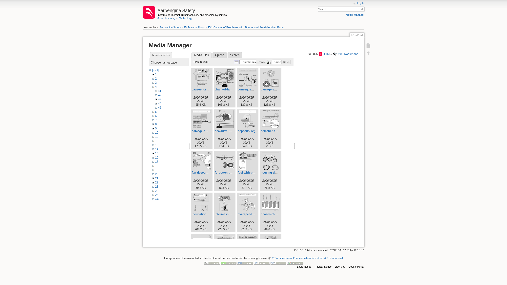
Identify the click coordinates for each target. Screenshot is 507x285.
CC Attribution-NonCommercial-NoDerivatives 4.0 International (307, 258)
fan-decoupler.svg (204, 172)
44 (159, 103)
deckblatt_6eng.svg (228, 131)
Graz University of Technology (174, 18)
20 (156, 174)
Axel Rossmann (347, 54)
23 (156, 186)
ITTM (326, 54)
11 (156, 136)
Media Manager (355, 14)
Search (362, 9)
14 (156, 149)
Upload (219, 55)
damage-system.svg (205, 131)
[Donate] (228, 262)
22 (156, 182)
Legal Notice (304, 266)
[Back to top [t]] (368, 53)
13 (156, 145)
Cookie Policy (356, 266)
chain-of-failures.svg (229, 89)
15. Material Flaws (194, 27)
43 (159, 99)
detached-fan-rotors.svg (277, 131)
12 (156, 140)
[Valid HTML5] (262, 262)
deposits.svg (246, 131)
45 (159, 107)
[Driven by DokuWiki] (295, 262)
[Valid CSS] (278, 262)
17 (156, 161)
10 (156, 132)
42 (159, 95)
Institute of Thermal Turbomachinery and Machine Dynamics (192, 14)
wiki (157, 199)
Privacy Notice (323, 266)
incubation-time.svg (205, 214)
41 (159, 91)
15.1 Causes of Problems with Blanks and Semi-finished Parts (246, 27)
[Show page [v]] (368, 45)
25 (156, 195)
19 (156, 170)
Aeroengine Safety (170, 27)
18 (156, 165)
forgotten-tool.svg (227, 172)
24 (156, 190)
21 (156, 178)
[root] (155, 70)
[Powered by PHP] (245, 262)
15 (156, 153)
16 (156, 157)
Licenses (340, 266)
